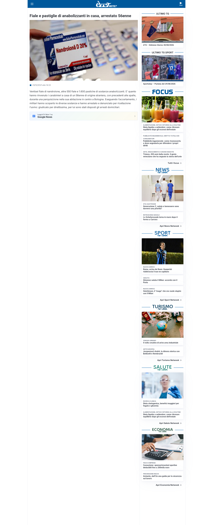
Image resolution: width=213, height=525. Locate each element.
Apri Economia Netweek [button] (167, 485)
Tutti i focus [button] (173, 163)
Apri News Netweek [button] (169, 226)
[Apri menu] (32, 4)
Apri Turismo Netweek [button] (168, 360)
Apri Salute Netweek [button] (169, 423)
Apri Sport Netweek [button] (169, 300)
